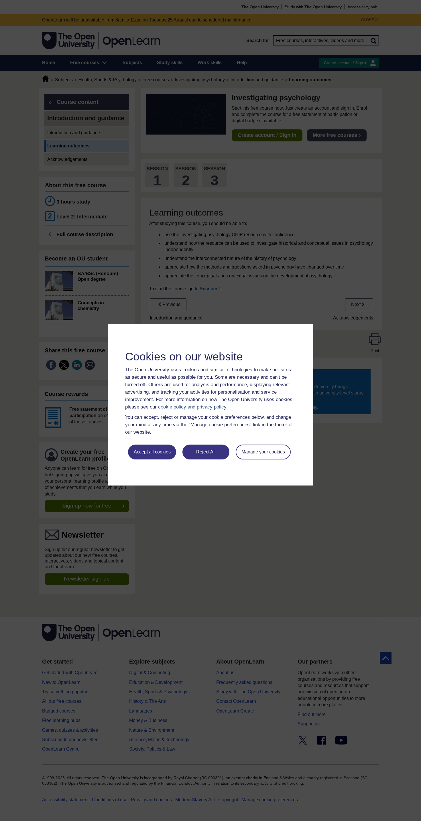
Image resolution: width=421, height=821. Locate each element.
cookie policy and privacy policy (192, 407)
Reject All (206, 451)
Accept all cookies (152, 451)
